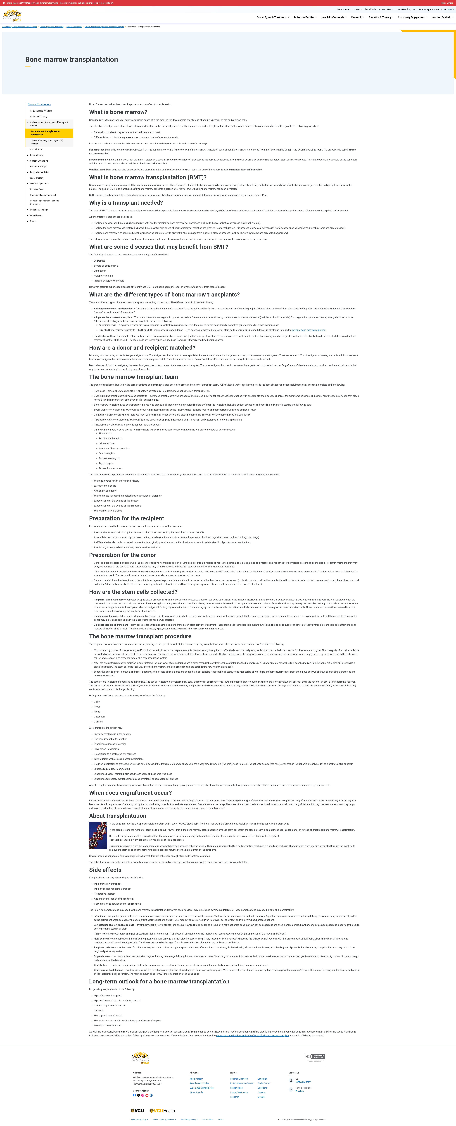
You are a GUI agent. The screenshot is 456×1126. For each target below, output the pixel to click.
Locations (357, 9)
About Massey (196, 1079)
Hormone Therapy (38, 166)
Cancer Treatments (74, 27)
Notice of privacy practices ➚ (164, 1120)
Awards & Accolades (199, 1083)
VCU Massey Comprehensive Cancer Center (19, 27)
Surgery (33, 221)
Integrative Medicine (39, 172)
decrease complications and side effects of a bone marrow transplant (252, 1035)
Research (356, 17)
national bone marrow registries (308, 330)
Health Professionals (333, 17)
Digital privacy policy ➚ (139, 1120)
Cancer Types (236, 1088)
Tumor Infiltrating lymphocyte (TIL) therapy (47, 142)
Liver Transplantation (39, 183)
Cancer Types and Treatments (51, 27)
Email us (300, 1091)
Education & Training (380, 17)
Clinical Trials (370, 9)
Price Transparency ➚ (189, 1120)
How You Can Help (441, 17)
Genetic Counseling (39, 161)
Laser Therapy (36, 178)
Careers (261, 1092)
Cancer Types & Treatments (272, 17)
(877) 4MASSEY (303, 1082)
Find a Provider (343, 9)
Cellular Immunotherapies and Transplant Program (104, 27)
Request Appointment (429, 9)
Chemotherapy (37, 155)
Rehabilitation (36, 215)
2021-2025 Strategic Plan (202, 1088)
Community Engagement (411, 17)
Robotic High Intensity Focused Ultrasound (44, 202)
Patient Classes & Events (241, 1083)
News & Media (196, 1092)
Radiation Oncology (39, 210)
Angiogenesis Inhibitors (41, 111)
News (390, 9)
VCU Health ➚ (207, 1120)
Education (262, 1079)
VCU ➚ (221, 1120)
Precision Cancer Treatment (43, 195)
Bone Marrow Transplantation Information (45, 133)
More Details (447, 3)
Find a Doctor (264, 1083)
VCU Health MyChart (407, 9)
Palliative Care (36, 189)
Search (450, 9)
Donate (381, 9)
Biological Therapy (38, 116)
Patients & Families (304, 17)
